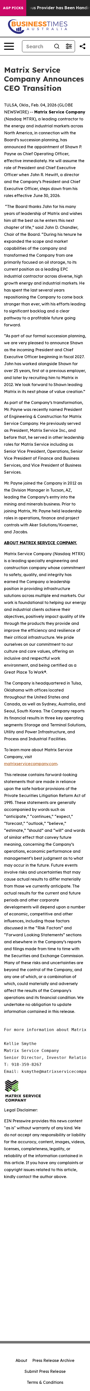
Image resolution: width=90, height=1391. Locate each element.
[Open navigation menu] (9, 46)
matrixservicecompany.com (30, 763)
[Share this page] (82, 46)
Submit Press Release (45, 1371)
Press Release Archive (53, 1360)
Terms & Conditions (45, 1382)
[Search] (57, 46)
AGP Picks (13, 8)
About (21, 1360)
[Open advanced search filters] (69, 46)
